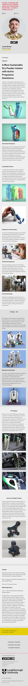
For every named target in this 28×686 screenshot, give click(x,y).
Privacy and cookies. (6, 678)
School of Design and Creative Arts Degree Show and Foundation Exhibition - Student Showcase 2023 (10, 6)
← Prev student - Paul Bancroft (9, 630)
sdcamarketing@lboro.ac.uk (8, 655)
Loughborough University (16, 680)
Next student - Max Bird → (8, 632)
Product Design (6, 48)
